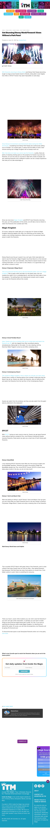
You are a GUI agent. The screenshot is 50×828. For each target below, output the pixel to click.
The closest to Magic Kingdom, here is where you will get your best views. (23, 375)
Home (3, 30)
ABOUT (36, 790)
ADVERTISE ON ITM (40, 796)
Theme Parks (9, 30)
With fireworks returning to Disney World (13, 72)
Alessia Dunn (22, 40)
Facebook (39, 785)
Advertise (27, 17)
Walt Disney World (25, 30)
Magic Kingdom (18, 220)
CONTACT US (38, 794)
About (21, 17)
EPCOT (7, 434)
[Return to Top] (47, 781)
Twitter (42, 785)
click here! (5, 633)
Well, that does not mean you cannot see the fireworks (18, 153)
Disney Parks (16, 30)
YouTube (35, 785)
